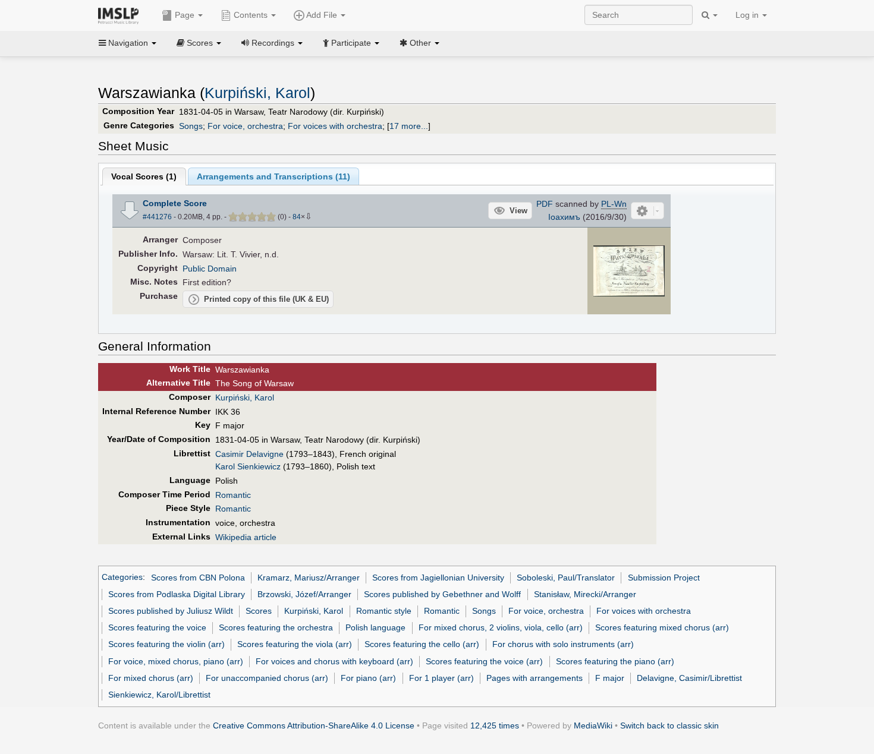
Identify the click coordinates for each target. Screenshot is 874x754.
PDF (544, 204)
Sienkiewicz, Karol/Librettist (159, 694)
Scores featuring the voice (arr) (484, 661)
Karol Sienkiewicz (248, 466)
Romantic (233, 495)
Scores (259, 611)
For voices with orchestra (335, 126)
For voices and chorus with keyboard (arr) (334, 661)
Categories (122, 577)
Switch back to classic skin (669, 725)
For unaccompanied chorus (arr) (267, 678)
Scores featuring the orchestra (276, 627)
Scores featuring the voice (157, 627)
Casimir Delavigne (249, 454)
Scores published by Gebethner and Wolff (442, 594)
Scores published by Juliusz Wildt (170, 611)
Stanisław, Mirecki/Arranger (585, 594)
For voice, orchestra (245, 126)
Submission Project (664, 577)
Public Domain (210, 268)
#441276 (157, 217)
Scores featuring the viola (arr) (294, 644)
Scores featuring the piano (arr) (615, 661)
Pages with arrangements (534, 678)
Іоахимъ (564, 217)
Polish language (375, 627)
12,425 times (494, 725)
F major (609, 678)
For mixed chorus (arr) (150, 678)
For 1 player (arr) (441, 678)
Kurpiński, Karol (257, 93)
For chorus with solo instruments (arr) (563, 644)
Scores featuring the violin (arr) (166, 644)
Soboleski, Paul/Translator (566, 577)
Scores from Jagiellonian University (438, 577)
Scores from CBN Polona (198, 577)
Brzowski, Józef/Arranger (304, 594)
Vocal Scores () (144, 176)
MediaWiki (593, 725)
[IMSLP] (121, 15)
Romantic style (383, 611)
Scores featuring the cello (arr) (421, 644)
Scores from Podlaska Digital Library (176, 594)
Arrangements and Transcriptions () (273, 176)
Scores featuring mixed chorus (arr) (662, 627)
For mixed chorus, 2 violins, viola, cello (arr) (501, 627)
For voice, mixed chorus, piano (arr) (175, 661)
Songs (191, 126)
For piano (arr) (368, 678)
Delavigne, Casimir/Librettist (689, 678)
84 (297, 217)
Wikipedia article (245, 537)
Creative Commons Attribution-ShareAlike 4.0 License (313, 725)
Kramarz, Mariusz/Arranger (308, 577)
